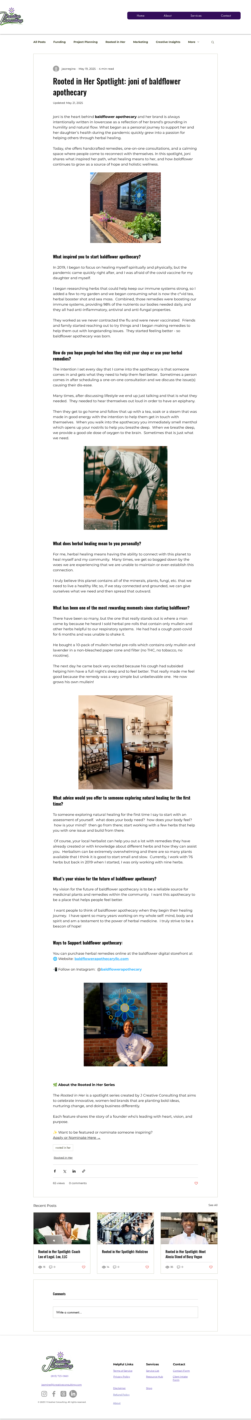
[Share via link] (83, 1171)
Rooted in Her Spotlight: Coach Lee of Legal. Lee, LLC (59, 1254)
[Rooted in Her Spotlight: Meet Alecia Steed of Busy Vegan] (189, 1228)
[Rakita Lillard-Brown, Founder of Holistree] (125, 1228)
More (191, 42)
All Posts (39, 42)
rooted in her (63, 1147)
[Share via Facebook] (55, 1171)
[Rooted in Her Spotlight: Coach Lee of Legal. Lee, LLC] (62, 1228)
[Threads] (63, 1394)
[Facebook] (54, 1394)
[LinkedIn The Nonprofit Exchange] (73, 1394)
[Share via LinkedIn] (74, 1171)
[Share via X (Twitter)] (64, 1171)
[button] (213, 41)
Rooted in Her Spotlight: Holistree (125, 1251)
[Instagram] (44, 1394)
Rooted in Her (115, 42)
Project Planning (86, 42)
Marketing (140, 42)
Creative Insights (168, 42)
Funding (59, 42)
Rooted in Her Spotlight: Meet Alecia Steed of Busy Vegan (186, 1254)
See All (213, 1205)
